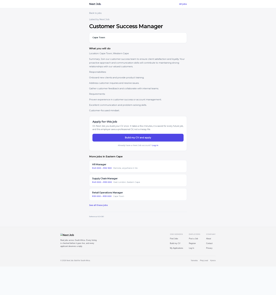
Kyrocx (213, 261)
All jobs (183, 4)
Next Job (95, 4)
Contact (209, 243)
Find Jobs (174, 239)
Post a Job (193, 239)
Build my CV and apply (138, 137)
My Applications (176, 248)
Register (192, 243)
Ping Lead (204, 261)
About (208, 239)
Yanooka (194, 261)
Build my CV (175, 243)
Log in (155, 145)
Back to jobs (95, 13)
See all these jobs (98, 205)
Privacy (209, 248)
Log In (191, 248)
